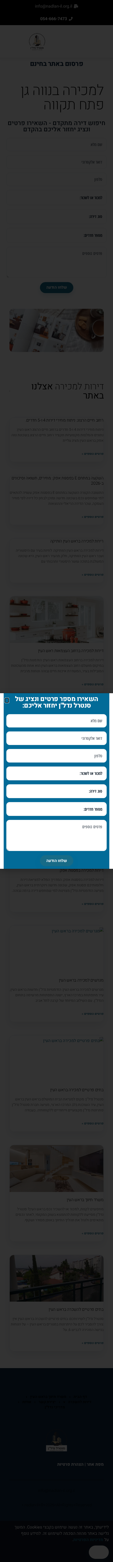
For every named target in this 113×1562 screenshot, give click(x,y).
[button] (6, 700)
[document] (56, 781)
